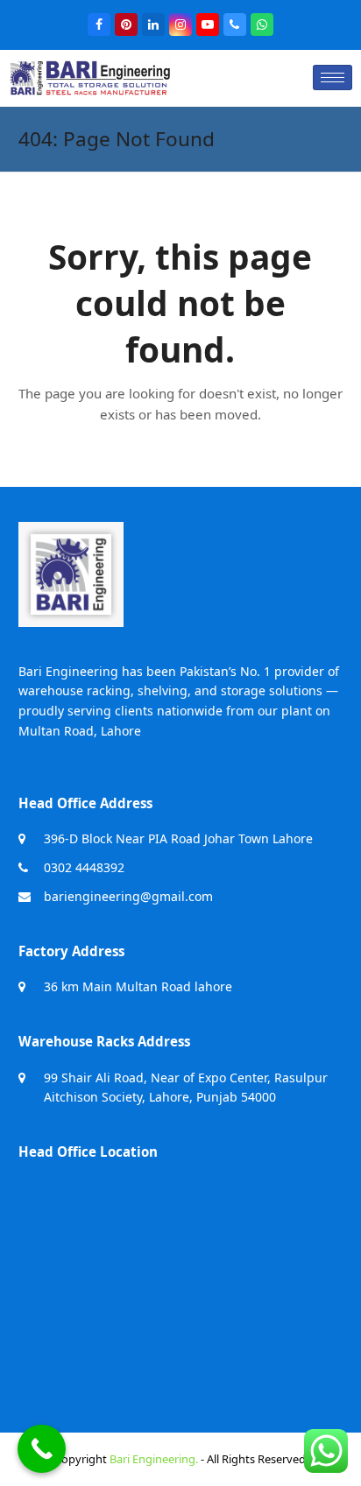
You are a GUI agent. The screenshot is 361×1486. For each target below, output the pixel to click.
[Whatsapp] (262, 24)
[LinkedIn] (153, 24)
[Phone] (234, 24)
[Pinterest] (126, 24)
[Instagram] (180, 24)
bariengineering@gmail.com (128, 896)
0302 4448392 (84, 867)
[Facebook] (99, 24)
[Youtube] (207, 24)
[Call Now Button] (42, 1449)
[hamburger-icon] (332, 77)
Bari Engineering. (154, 1459)
